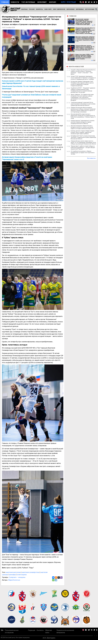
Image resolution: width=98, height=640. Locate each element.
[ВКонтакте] (53, 577)
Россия (32, 9)
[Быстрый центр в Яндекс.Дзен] (86, 2)
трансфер (12, 575)
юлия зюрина (22, 575)
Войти (63, 2)
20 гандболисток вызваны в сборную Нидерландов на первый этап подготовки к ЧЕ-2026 (83, 153)
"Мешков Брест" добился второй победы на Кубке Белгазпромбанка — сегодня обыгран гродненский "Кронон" (83, 147)
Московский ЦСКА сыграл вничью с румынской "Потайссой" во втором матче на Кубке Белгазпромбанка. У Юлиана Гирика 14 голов (83, 116)
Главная (5, 2)
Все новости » (91, 158)
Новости (15, 2)
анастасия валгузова (13, 572)
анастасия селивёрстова (30, 572)
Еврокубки (70, 9)
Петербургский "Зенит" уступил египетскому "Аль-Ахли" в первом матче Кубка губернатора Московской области (83, 137)
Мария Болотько (14, 580)
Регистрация (71, 2)
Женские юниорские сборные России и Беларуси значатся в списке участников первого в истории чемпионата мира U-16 (82, 127)
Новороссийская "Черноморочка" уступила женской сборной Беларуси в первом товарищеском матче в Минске (82, 122)
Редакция (31, 630)
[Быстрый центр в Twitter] (94, 2)
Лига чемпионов (59, 9)
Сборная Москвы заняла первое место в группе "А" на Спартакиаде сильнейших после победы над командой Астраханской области (83, 142)
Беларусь (39, 9)
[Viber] (61, 577)
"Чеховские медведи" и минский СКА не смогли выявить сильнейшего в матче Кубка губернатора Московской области (83, 104)
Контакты (40, 630)
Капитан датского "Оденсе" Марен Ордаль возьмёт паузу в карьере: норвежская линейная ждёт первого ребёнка (82, 132)
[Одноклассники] (56, 577)
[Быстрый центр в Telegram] (89, 2)
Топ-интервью (28, 2)
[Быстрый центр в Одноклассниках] (96, 2)
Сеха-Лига (47, 9)
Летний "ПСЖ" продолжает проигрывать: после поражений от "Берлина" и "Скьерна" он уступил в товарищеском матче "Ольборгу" (83, 78)
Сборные (24, 9)
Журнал (52, 2)
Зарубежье (80, 9)
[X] (59, 577)
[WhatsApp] (53, 580)
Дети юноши (89, 9)
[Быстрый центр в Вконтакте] (91, 2)
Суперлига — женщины (17, 577)
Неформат (42, 2)
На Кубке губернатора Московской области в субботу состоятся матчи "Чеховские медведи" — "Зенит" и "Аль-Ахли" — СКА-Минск (83, 72)
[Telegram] (56, 580)
